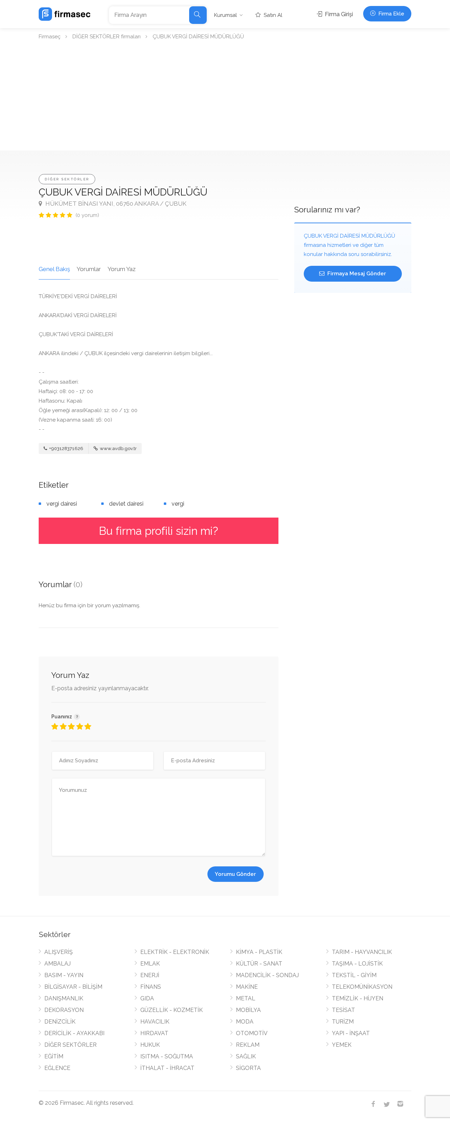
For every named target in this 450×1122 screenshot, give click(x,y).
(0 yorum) (87, 215)
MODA (244, 1021)
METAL (245, 998)
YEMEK (342, 1044)
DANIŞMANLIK (63, 998)
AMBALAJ (57, 963)
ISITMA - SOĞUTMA (166, 1056)
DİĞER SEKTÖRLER (67, 179)
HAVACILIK (154, 1021)
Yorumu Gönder (235, 874)
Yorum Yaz (122, 269)
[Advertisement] (225, 98)
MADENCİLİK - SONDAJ (267, 975)
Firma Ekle (390, 14)
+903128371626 (65, 448)
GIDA (147, 998)
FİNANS (150, 986)
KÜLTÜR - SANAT (259, 963)
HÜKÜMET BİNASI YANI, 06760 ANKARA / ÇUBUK (115, 203)
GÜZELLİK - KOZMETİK (171, 1010)
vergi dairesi (61, 503)
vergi (178, 503)
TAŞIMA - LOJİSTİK (357, 963)
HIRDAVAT (154, 1033)
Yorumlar (89, 269)
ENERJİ (149, 975)
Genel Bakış (54, 269)
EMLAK (150, 963)
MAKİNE (247, 986)
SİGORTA (248, 1068)
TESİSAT (343, 1010)
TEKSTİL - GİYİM (354, 975)
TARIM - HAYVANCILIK (362, 952)
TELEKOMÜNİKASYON (362, 986)
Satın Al (272, 15)
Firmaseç (49, 36)
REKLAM (247, 1044)
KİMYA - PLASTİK (259, 952)
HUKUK (150, 1044)
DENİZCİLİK (60, 1021)
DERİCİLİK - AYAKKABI (74, 1033)
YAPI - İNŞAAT (351, 1033)
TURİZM (343, 1021)
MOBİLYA (248, 1010)
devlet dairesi (126, 503)
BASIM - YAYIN (63, 975)
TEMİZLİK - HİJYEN (357, 998)
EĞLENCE (57, 1068)
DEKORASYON (64, 1010)
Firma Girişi (338, 14)
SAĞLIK (246, 1056)
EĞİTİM (53, 1056)
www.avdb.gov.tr (118, 448)
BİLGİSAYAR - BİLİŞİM (73, 986)
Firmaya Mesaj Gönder (356, 273)
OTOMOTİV (252, 1033)
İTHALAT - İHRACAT (167, 1068)
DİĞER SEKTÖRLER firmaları (106, 36)
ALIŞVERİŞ (58, 952)
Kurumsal (225, 15)
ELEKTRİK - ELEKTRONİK (174, 952)
